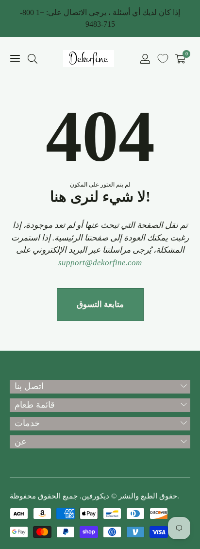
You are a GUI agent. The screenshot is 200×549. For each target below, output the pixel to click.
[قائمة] (15, 59)
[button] (32, 59)
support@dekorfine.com (100, 262)
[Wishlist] (163, 59)
